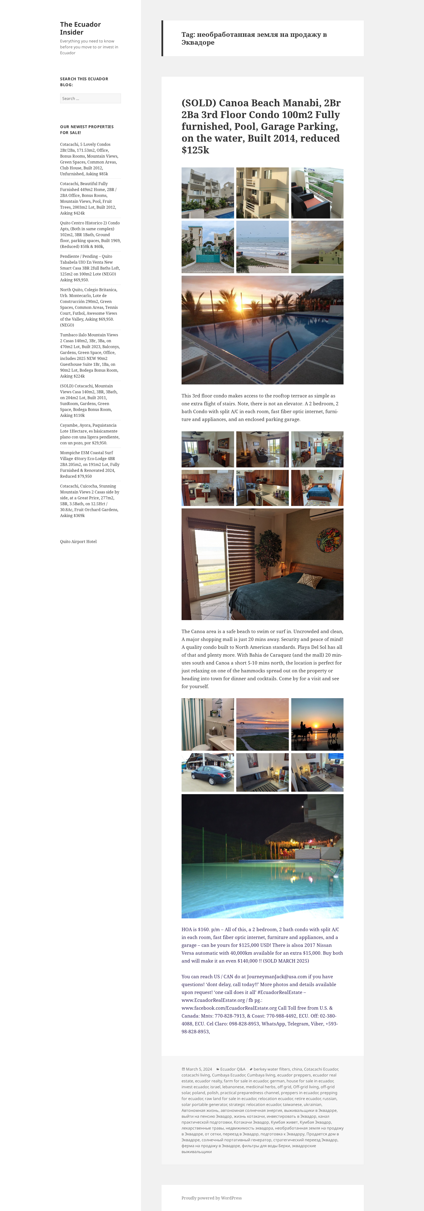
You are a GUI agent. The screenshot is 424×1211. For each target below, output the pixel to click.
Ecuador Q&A (232, 1069)
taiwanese (292, 1104)
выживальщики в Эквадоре (310, 1110)
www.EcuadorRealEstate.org (213, 1000)
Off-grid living (306, 1086)
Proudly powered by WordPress (212, 1198)
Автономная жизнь (200, 1110)
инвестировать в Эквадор (291, 1116)
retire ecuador (308, 1098)
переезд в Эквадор (241, 1134)
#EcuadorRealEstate (280, 992)
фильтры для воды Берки (266, 1145)
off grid (284, 1086)
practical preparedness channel (249, 1092)
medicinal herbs (261, 1086)
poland (198, 1092)
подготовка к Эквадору (283, 1134)
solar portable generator (204, 1104)
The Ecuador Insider (80, 28)
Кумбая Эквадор (315, 1122)
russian (329, 1098)
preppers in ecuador (299, 1092)
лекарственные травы (203, 1128)
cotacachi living (196, 1075)
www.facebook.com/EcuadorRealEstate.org (229, 1008)
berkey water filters (272, 1069)
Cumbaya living (261, 1075)
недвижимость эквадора (249, 1128)
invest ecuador (195, 1086)
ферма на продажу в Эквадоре (211, 1145)
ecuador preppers (294, 1075)
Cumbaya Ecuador (228, 1075)
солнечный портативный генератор (236, 1140)
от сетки (213, 1134)
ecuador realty (208, 1081)
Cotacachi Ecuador (321, 1069)
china (297, 1069)
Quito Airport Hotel (78, 541)
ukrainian (312, 1104)
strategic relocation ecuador (255, 1104)
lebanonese (233, 1086)
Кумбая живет (284, 1122)
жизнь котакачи (249, 1116)
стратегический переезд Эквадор (305, 1140)
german (277, 1081)
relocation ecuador (275, 1098)
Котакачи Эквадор (251, 1122)
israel (215, 1086)
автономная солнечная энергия (251, 1110)
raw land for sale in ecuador (230, 1098)
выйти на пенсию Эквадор (207, 1116)
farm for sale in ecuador (246, 1081)
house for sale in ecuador (310, 1081)
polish (212, 1092)
